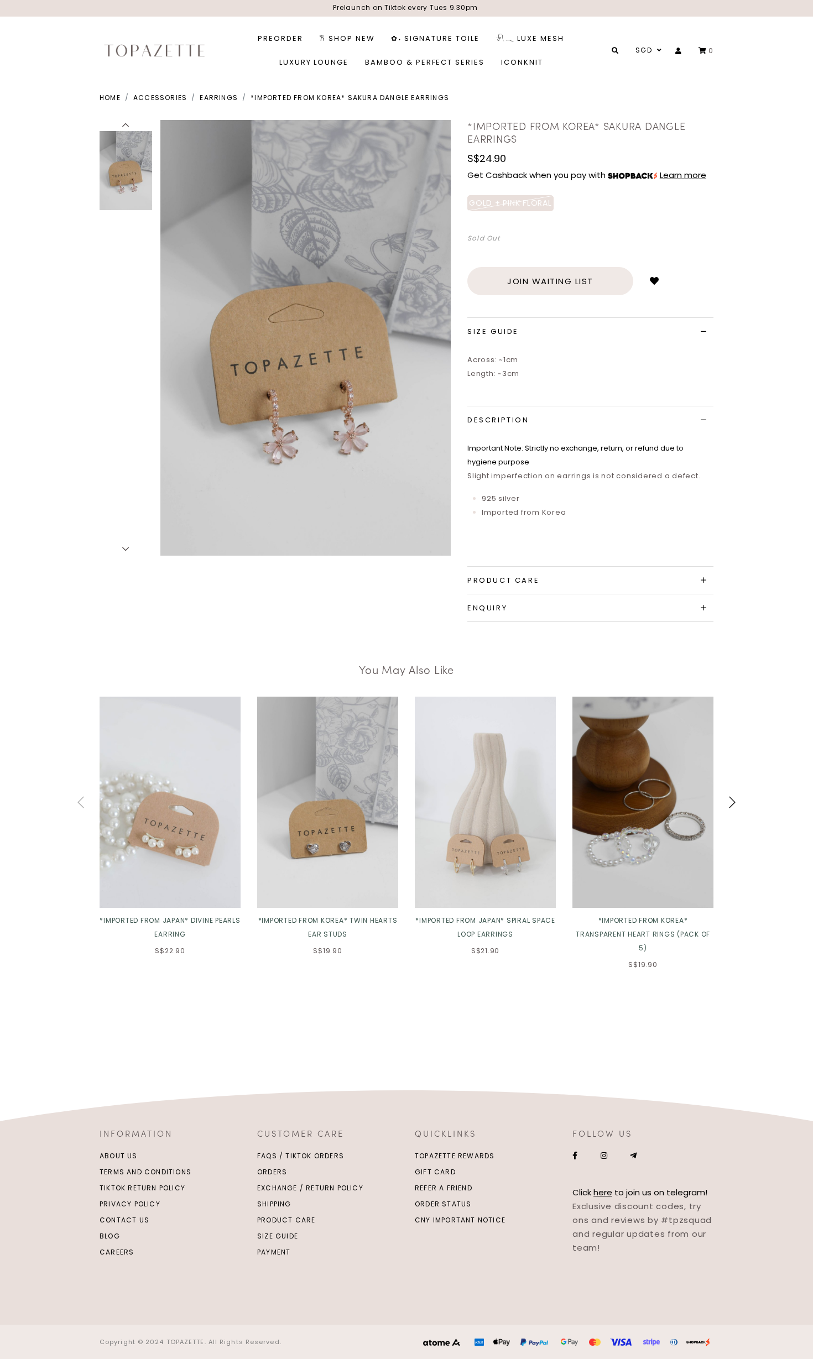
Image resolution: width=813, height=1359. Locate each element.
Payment (273, 1252)
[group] (126, 169)
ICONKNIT (522, 62)
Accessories (160, 97)
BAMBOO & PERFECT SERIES (424, 62)
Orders (272, 1172)
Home (110, 97)
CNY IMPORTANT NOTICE (460, 1220)
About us (119, 1156)
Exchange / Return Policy (310, 1188)
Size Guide (277, 1236)
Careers (117, 1252)
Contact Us (124, 1220)
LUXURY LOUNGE (313, 62)
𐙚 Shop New (347, 38)
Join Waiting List (550, 281)
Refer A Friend (443, 1188)
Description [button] (498, 420)
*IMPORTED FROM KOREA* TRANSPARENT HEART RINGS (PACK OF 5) (643, 934)
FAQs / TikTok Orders (300, 1156)
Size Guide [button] (493, 331)
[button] (126, 125)
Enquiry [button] (487, 608)
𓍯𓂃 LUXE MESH (530, 38)
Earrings (219, 97)
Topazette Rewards (454, 1156)
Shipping (274, 1204)
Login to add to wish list (654, 281)
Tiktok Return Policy (142, 1188)
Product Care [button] (503, 580)
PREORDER (280, 38)
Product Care (286, 1220)
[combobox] (647, 50)
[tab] (590, 332)
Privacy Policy (130, 1204)
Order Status (443, 1204)
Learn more (683, 175)
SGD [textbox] (643, 50)
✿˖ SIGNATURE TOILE (435, 38)
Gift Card (435, 1172)
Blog (110, 1236)
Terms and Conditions (145, 1172)
